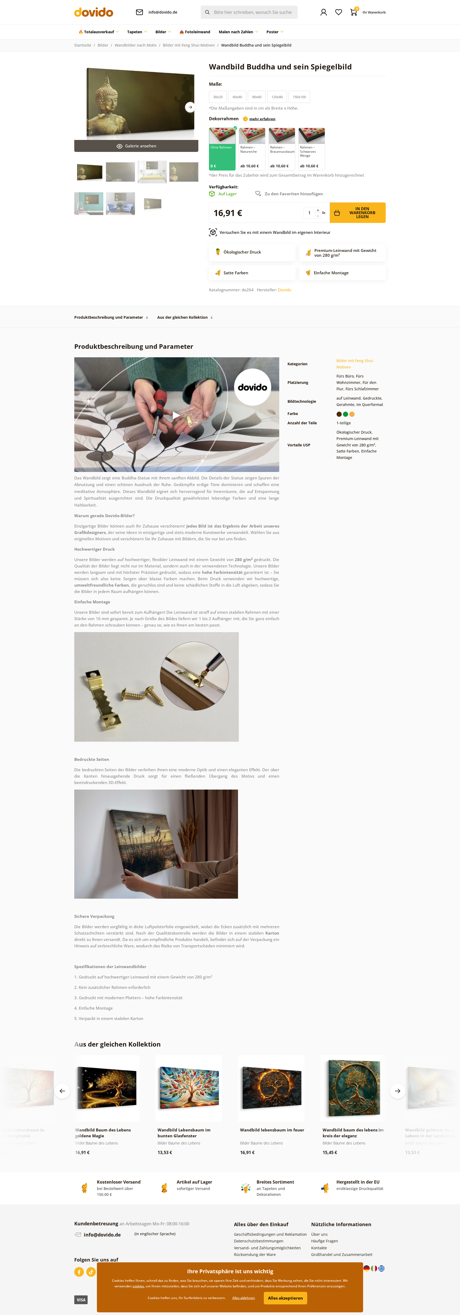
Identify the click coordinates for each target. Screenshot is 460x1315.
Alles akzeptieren (285, 1298)
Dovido (284, 289)
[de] (367, 1267)
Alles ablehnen (243, 1298)
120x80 (277, 96)
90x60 (256, 96)
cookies (138, 1286)
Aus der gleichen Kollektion (182, 317)
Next (190, 107)
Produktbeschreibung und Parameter (108, 317)
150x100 (299, 96)
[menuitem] (98, 32)
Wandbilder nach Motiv (136, 45)
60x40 (237, 96)
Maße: (216, 84)
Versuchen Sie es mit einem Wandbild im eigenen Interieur (275, 232)
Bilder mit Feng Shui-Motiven (189, 45)
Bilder (103, 45)
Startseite (82, 45)
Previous (62, 1091)
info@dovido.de (102, 1234)
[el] (381, 1267)
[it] (374, 1267)
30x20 (218, 96)
